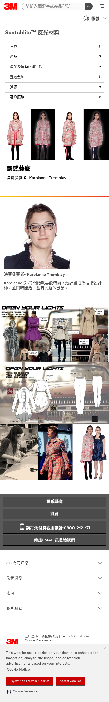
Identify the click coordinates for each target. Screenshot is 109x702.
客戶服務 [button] (14, 608)
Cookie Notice (18, 670)
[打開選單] (102, 7)
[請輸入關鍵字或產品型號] (89, 6)
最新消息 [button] (14, 578)
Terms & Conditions (75, 636)
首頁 (13, 47)
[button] (23, 692)
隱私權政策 (49, 636)
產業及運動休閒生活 (26, 67)
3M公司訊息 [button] (17, 563)
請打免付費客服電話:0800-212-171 (57, 528)
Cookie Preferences (39, 640)
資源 (13, 87)
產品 (13, 57)
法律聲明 (31, 636)
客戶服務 (17, 97)
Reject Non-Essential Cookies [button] (29, 681)
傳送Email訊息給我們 (54, 540)
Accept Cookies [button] (70, 681)
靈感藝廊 (17, 77)
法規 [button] (10, 593)
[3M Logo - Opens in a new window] (11, 6)
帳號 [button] (95, 19)
